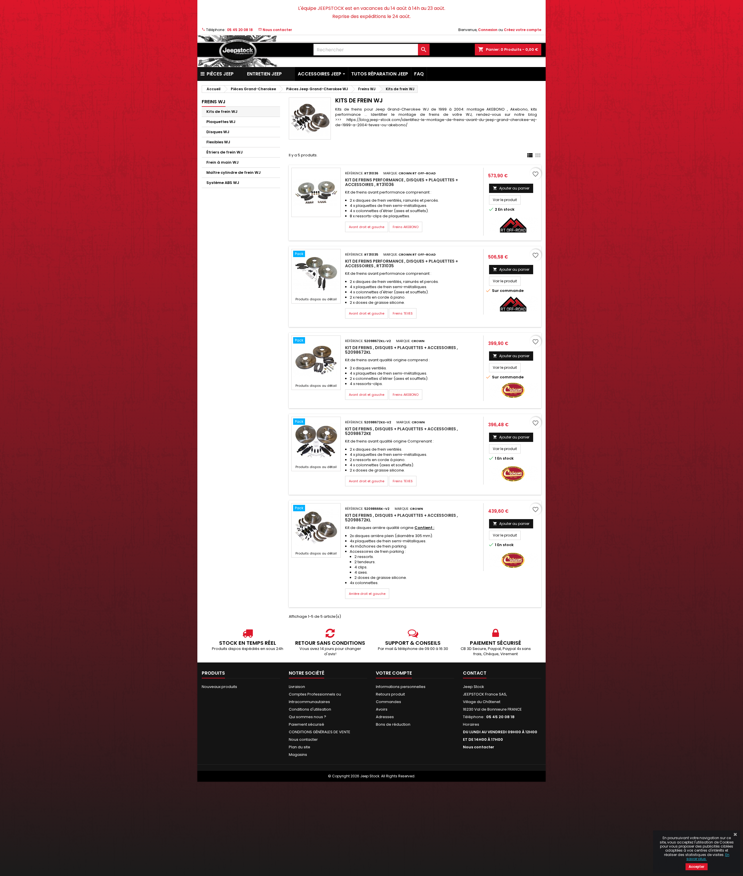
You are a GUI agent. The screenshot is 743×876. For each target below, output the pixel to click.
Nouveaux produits (219, 686)
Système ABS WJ (222, 182)
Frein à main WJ (222, 162)
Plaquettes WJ (220, 121)
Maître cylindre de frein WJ (233, 172)
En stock (506, 209)
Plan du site (299, 747)
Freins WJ (214, 101)
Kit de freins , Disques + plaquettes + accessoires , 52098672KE (401, 431)
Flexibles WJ (218, 142)
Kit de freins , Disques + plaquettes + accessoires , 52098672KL (401, 350)
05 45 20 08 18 (240, 29)
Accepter (696, 867)
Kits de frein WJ (221, 111)
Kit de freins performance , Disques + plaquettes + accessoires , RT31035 (401, 263)
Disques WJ (217, 132)
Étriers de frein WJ (224, 152)
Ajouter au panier (511, 188)
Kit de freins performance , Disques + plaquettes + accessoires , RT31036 (401, 182)
